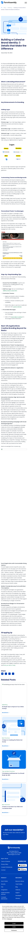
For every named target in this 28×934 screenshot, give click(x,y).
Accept (14, 923)
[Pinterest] (9, 674)
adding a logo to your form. (10, 290)
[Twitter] (2, 674)
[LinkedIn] (13, 674)
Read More (14, 709)
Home (1, 7)
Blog (5, 7)
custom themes (17, 307)
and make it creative (16, 317)
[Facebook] (6, 674)
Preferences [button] (9, 918)
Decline (14, 926)
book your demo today (9, 665)
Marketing (10, 7)
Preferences (14, 930)
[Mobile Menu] (26, 2)
